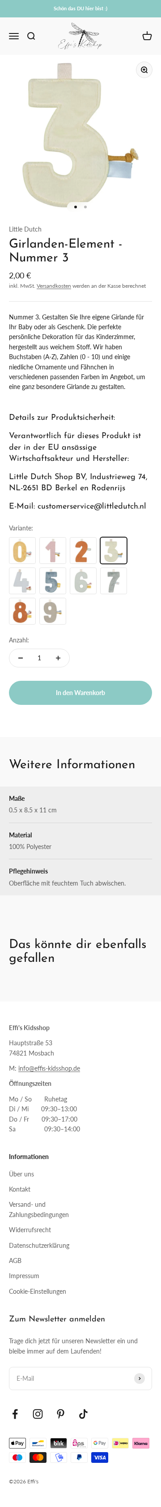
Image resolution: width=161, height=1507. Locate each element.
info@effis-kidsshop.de (49, 1068)
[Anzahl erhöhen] (58, 658)
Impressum (24, 1275)
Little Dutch (25, 229)
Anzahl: (19, 640)
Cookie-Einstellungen (37, 1291)
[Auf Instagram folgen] (38, 1414)
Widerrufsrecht (30, 1230)
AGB (15, 1260)
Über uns (21, 1174)
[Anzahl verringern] (20, 658)
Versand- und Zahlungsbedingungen (39, 1209)
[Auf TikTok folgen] (83, 1414)
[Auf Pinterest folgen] (61, 1414)
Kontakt (19, 1189)
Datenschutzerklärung (39, 1245)
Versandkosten (54, 285)
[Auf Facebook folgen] (15, 1414)
